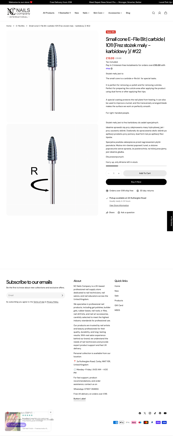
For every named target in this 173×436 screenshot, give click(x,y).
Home (8, 26)
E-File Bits (20, 26)
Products (119, 300)
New (117, 291)
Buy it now (136, 182)
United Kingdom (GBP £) (21, 413)
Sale (117, 295)
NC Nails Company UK (24, 419)
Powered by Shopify (44, 419)
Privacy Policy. (53, 302)
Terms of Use (38, 302)
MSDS (117, 310)
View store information (119, 205)
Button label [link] (80, 398)
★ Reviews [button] (171, 221)
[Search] (153, 12)
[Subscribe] (62, 295)
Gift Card (119, 305)
